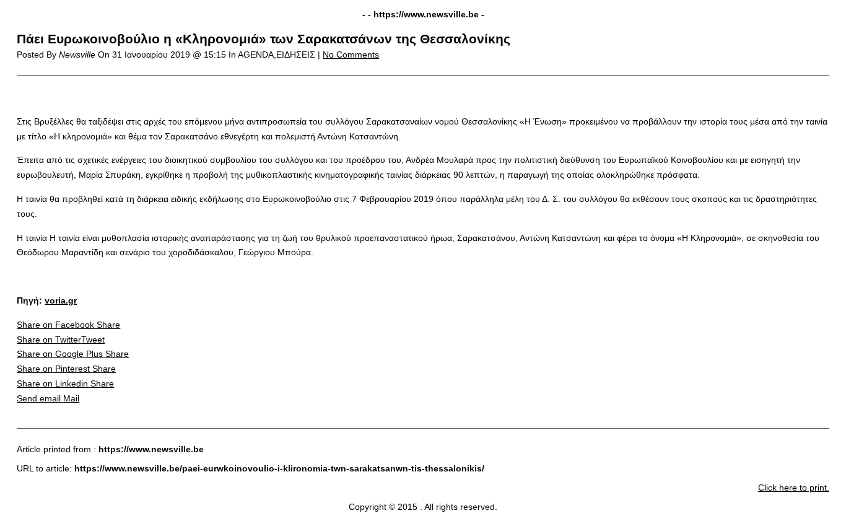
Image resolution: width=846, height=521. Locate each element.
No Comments (351, 54)
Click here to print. (793, 488)
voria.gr (61, 300)
